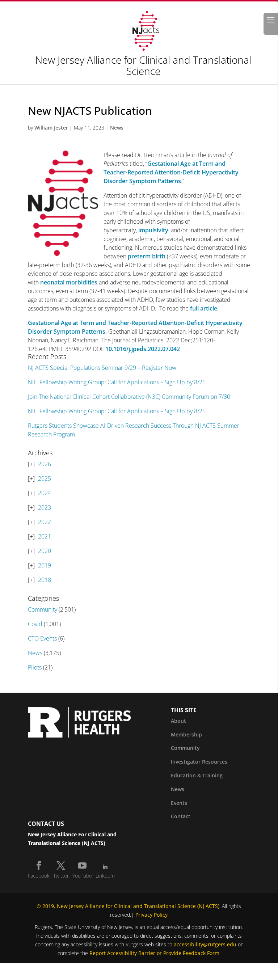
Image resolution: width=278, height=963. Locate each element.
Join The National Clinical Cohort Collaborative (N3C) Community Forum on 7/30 (129, 397)
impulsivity (153, 230)
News (116, 127)
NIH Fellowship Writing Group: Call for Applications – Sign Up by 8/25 (117, 382)
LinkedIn (105, 875)
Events (179, 802)
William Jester (51, 127)
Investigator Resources (199, 761)
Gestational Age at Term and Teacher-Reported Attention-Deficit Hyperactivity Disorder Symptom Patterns (171, 172)
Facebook (39, 875)
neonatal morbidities (68, 282)
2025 (44, 478)
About (178, 720)
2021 (44, 536)
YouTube (82, 875)
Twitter (61, 875)
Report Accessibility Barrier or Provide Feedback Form (154, 953)
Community (42, 609)
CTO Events (42, 638)
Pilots (35, 667)
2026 (44, 464)
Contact (180, 816)
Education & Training (197, 775)
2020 (44, 551)
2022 (44, 522)
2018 (44, 580)
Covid (35, 624)
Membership (186, 734)
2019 (44, 565)
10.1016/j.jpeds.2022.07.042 (142, 349)
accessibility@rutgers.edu (205, 944)
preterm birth (146, 256)
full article (203, 308)
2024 (44, 493)
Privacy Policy (151, 914)
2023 (44, 507)
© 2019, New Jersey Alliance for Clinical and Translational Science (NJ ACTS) (128, 906)
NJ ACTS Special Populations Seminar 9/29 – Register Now (102, 368)
